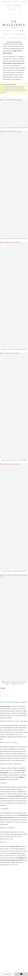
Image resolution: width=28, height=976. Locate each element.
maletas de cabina (8, 838)
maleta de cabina (7, 65)
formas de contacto (13, 864)
